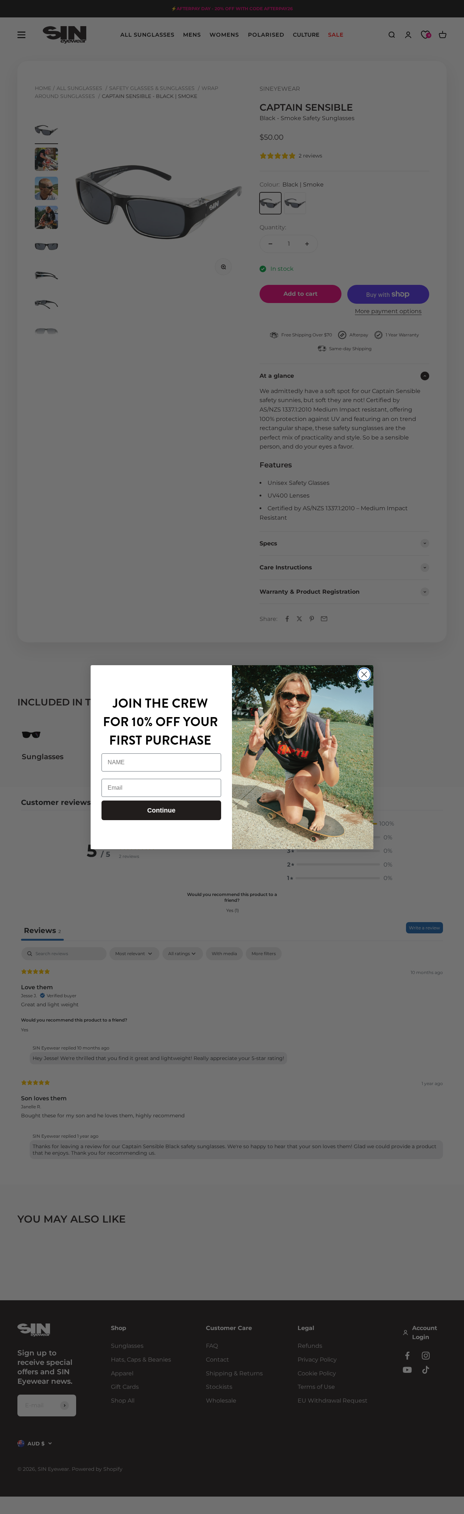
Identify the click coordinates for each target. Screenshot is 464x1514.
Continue (161, 810)
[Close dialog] (364, 674)
